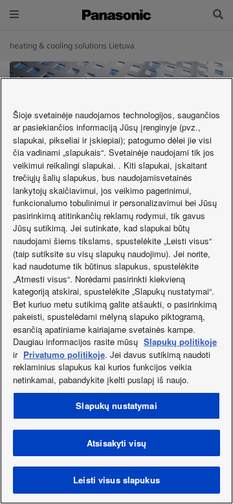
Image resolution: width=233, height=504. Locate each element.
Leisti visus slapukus (116, 480)
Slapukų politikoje (180, 341)
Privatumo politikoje (64, 354)
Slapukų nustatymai (116, 405)
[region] (116, 291)
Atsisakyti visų (116, 443)
